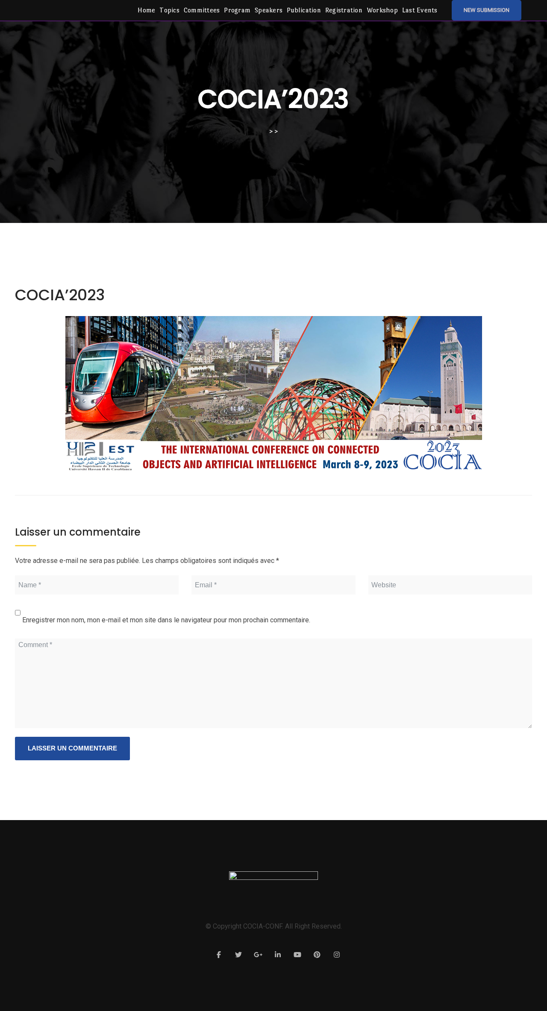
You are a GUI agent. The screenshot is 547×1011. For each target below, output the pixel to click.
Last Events (420, 10)
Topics (169, 10)
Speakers (268, 10)
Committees (202, 10)
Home (146, 10)
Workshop (382, 10)
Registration (343, 10)
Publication (304, 10)
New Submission (486, 10)
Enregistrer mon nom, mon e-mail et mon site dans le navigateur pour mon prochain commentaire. (166, 620)
